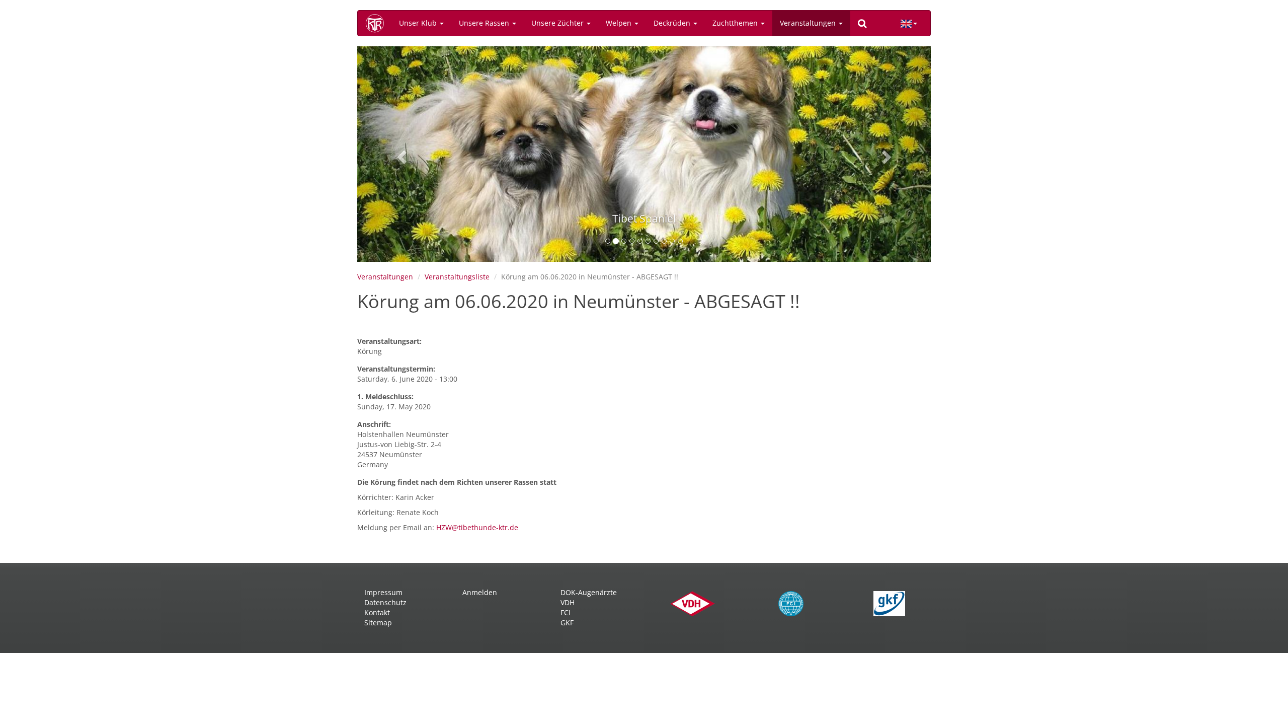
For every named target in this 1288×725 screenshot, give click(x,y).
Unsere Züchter (558, 23)
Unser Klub (419, 23)
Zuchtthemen (736, 23)
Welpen (619, 23)
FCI (565, 612)
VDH (567, 602)
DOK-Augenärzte (588, 592)
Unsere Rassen (485, 23)
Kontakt (377, 612)
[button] (400, 154)
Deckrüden (673, 23)
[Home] (378, 23)
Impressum (383, 592)
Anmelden (479, 592)
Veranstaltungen (809, 23)
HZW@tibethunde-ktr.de (477, 527)
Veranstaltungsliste (457, 276)
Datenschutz (385, 602)
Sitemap (378, 622)
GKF (567, 622)
